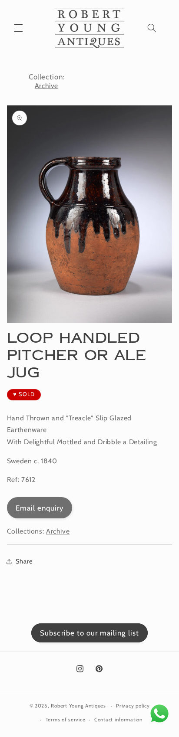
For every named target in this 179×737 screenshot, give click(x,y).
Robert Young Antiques (78, 706)
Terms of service (66, 720)
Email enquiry (40, 508)
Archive (46, 86)
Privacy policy (132, 706)
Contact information (118, 720)
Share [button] (24, 561)
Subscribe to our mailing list (89, 633)
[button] (18, 28)
